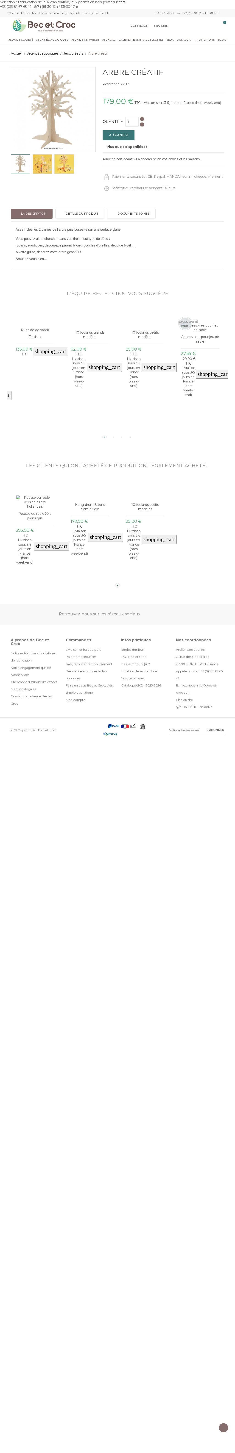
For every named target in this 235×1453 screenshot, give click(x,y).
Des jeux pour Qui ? (135, 664)
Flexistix (35, 337)
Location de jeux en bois (139, 671)
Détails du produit (81, 213)
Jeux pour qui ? (179, 39)
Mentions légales (23, 689)
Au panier (118, 135)
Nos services (20, 675)
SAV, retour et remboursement (89, 664)
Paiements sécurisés (81, 657)
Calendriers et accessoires (140, 39)
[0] (222, 25)
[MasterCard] (105, 727)
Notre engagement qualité (31, 668)
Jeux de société (20, 39)
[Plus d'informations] (38, 429)
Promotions (204, 39)
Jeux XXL (108, 39)
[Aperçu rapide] (31, 429)
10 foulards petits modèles (145, 334)
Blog (222, 39)
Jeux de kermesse (85, 39)
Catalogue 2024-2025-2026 (141, 685)
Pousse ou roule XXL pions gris (34, 516)
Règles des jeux (132, 649)
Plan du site (184, 700)
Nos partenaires (133, 678)
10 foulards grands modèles (90, 334)
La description (33, 213)
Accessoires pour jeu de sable (200, 339)
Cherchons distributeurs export (34, 682)
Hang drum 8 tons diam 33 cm (90, 507)
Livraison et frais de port (83, 649)
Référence (111, 84)
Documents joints (133, 213)
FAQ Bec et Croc (133, 657)
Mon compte (75, 700)
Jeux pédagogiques (52, 39)
